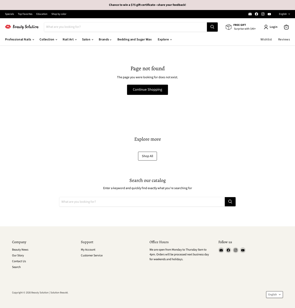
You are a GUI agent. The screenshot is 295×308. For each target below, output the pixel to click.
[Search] (212, 27)
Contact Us (19, 261)
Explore (164, 39)
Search (16, 267)
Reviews (284, 39)
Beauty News (20, 250)
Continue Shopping (147, 89)
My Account (88, 250)
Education (41, 14)
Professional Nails (18, 39)
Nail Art (68, 39)
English (283, 14)
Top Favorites (25, 14)
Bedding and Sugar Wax (134, 39)
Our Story (18, 255)
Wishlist (266, 39)
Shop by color (58, 14)
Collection (47, 39)
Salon (86, 39)
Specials (9, 14)
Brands (104, 39)
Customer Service (92, 255)
